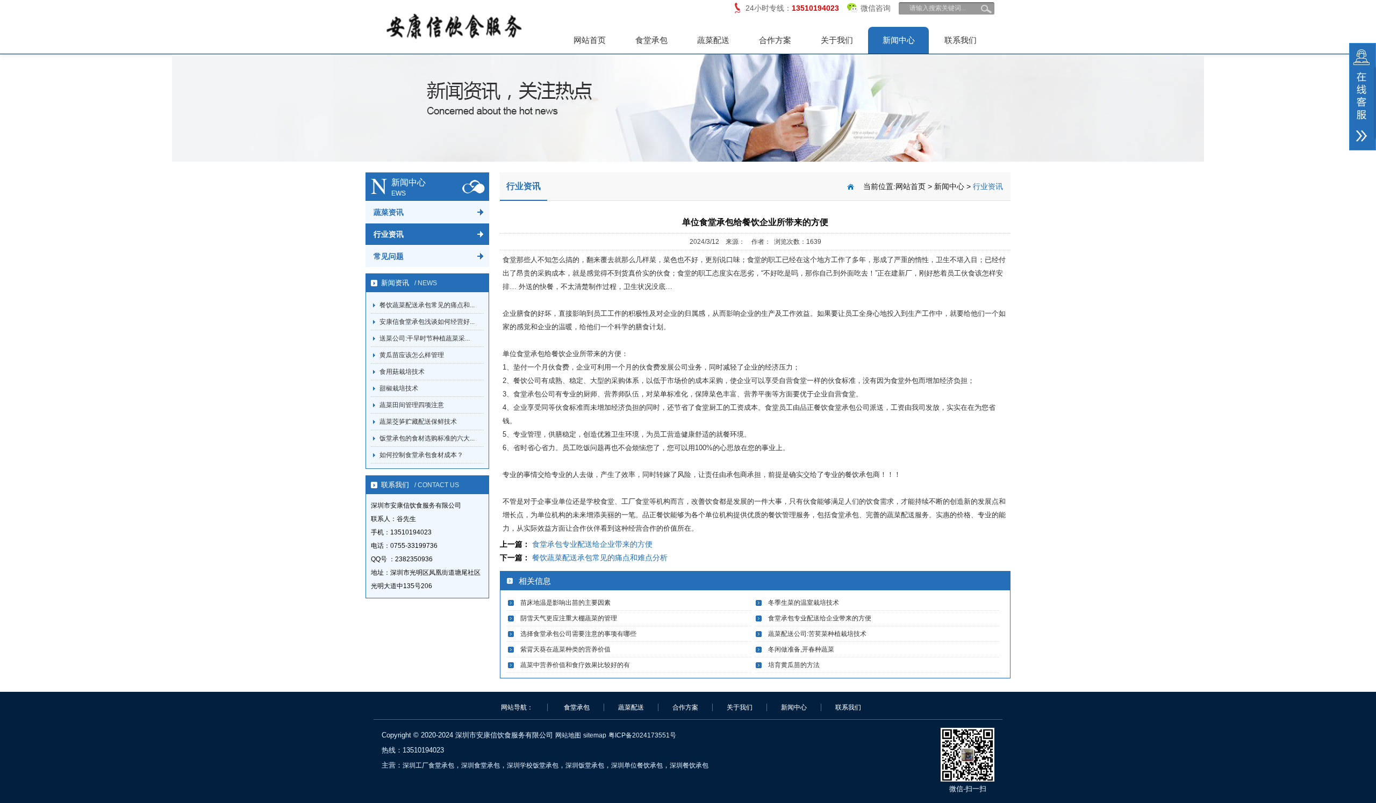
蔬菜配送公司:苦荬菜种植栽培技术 (817, 634)
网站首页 (590, 40)
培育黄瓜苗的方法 (794, 665)
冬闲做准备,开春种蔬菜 (801, 649)
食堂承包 (651, 40)
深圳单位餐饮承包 (637, 765)
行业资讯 (389, 234)
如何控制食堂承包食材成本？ (421, 455)
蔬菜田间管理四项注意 (411, 405)
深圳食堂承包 (480, 765)
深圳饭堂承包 (584, 765)
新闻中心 (899, 40)
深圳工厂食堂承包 (428, 765)
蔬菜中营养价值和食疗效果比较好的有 (575, 665)
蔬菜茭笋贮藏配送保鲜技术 (418, 421)
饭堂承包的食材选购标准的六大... (427, 438)
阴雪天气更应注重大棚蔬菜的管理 (568, 618)
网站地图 (568, 735)
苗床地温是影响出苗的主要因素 (565, 602)
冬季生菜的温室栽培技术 (803, 602)
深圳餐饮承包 (689, 765)
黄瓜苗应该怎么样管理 (411, 355)
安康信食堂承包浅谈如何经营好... (427, 321)
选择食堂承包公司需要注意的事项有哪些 (578, 634)
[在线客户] (1362, 96)
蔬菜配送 (713, 40)
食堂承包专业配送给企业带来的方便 (592, 544)
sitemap (594, 735)
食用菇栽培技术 (402, 371)
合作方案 (775, 40)
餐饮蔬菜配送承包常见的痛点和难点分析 (600, 557)
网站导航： (517, 707)
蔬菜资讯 (389, 212)
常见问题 (389, 256)
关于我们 (837, 40)
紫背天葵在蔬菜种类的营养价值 (565, 649)
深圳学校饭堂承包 (532, 765)
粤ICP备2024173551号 (642, 735)
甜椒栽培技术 (398, 388)
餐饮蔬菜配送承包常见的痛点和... (427, 305)
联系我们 (960, 40)
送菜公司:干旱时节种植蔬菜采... (424, 338)
